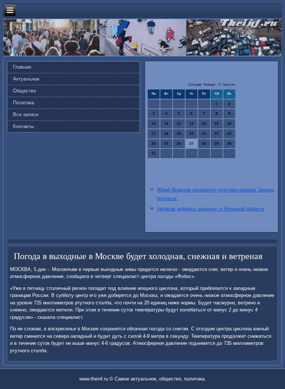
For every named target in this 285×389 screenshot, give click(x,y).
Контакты (23, 126)
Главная (22, 67)
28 (204, 143)
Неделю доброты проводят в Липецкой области (210, 209)
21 (204, 133)
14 (204, 123)
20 (191, 133)
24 (153, 143)
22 (216, 133)
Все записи (25, 114)
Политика (23, 102)
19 (179, 133)
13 (191, 123)
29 (216, 143)
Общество (24, 91)
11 (166, 123)
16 (229, 123)
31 (153, 153)
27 (191, 143)
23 (229, 133)
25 (166, 143)
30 (229, 143)
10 (153, 123)
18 (166, 133)
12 (179, 123)
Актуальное (26, 79)
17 (153, 133)
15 (216, 123)
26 (179, 143)
